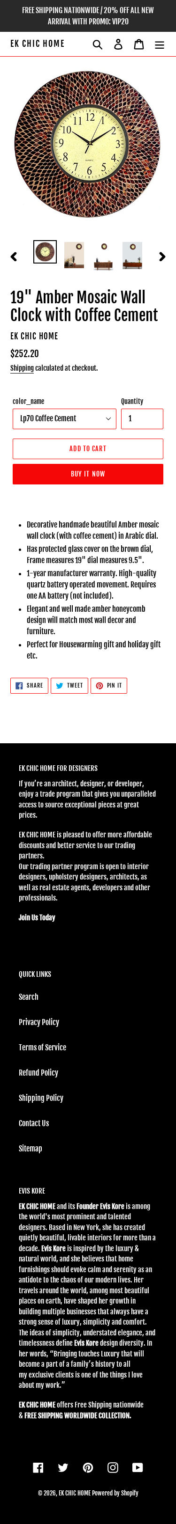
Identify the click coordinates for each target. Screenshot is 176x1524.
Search (28, 997)
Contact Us (34, 1123)
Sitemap (30, 1148)
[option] (45, 252)
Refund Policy (38, 1072)
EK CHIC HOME (37, 44)
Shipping (22, 368)
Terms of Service (42, 1047)
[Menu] (159, 44)
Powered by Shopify (115, 1493)
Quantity (132, 401)
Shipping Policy (41, 1098)
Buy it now (88, 474)
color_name (28, 401)
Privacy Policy (39, 1022)
